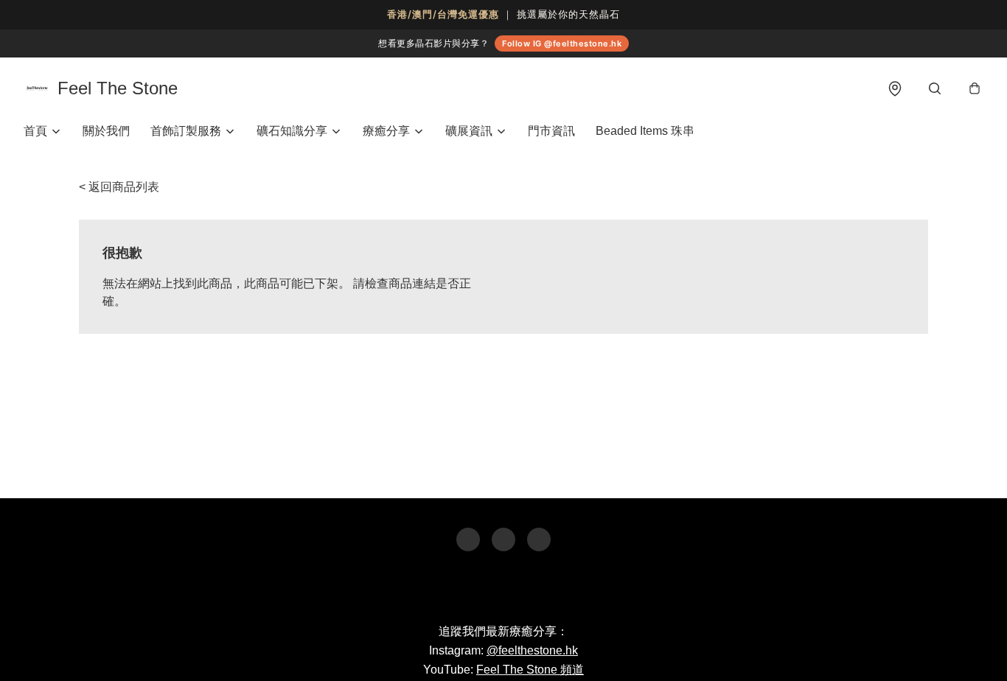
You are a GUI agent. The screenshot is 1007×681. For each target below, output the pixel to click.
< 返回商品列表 (119, 187)
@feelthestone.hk (532, 650)
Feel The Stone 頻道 (530, 669)
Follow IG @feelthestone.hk (561, 43)
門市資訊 (551, 131)
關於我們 (106, 131)
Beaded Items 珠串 (645, 131)
